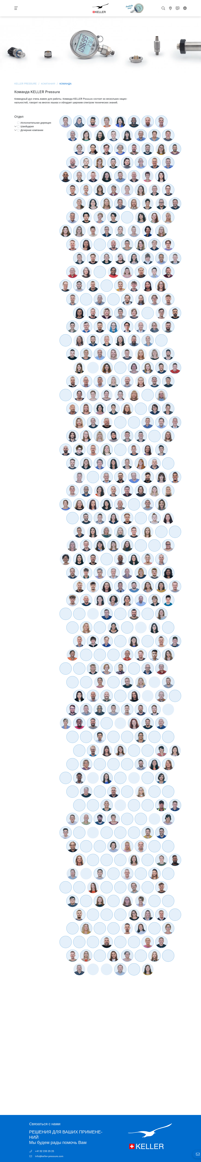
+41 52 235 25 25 (44, 1151)
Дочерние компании (32, 130)
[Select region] (185, 8)
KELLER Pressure (25, 83)
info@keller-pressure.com (48, 1156)
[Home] (100, 8)
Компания (48, 83)
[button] (15, 126)
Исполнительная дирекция (36, 122)
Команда (65, 83)
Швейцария (27, 126)
